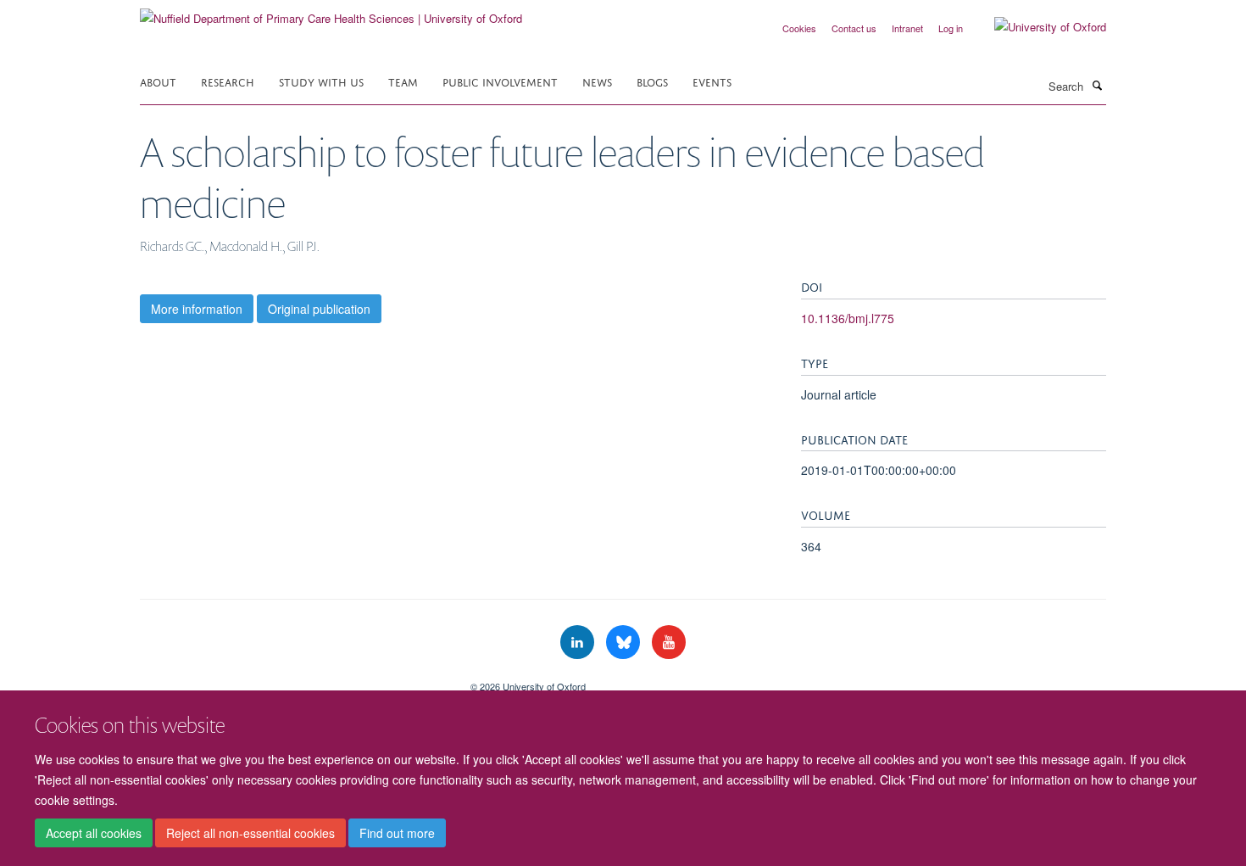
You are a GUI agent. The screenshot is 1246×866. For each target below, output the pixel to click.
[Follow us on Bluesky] (624, 642)
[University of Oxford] (1037, 27)
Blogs (652, 81)
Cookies (799, 28)
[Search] (1096, 84)
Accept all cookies (94, 832)
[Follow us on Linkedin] (579, 642)
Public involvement (500, 81)
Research (227, 81)
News (597, 81)
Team (403, 81)
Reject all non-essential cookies (250, 832)
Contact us (854, 28)
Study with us (321, 81)
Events (712, 81)
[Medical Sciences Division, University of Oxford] (292, 680)
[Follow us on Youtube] (669, 642)
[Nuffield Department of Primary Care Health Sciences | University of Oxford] (331, 12)
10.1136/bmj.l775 (847, 318)
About (158, 81)
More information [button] (196, 308)
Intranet (907, 28)
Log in (950, 28)
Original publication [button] (319, 308)
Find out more (397, 832)
